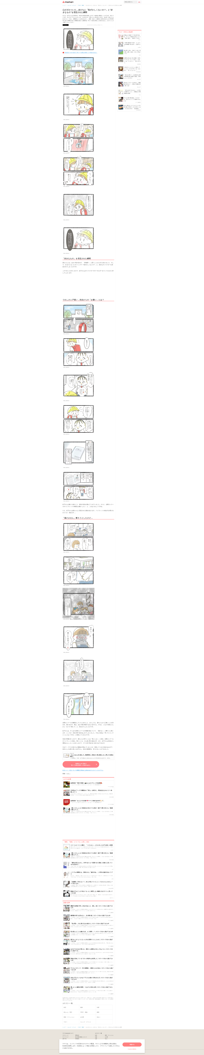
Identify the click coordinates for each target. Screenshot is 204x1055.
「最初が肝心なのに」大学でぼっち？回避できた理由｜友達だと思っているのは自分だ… (92, 863)
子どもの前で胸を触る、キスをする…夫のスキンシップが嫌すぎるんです (132, 99)
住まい (106, 1038)
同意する (132, 1044)
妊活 (96, 1035)
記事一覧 (64, 1038)
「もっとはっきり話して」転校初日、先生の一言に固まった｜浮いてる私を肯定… (91, 755)
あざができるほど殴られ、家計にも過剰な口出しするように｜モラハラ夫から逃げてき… (92, 950)
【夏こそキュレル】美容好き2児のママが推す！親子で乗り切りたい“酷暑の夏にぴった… (92, 809)
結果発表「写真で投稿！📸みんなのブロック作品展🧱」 (87, 783)
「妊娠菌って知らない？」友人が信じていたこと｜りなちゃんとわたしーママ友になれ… (92, 882)
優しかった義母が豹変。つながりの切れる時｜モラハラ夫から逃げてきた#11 (92, 988)
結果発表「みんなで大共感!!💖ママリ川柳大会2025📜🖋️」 (88, 801)
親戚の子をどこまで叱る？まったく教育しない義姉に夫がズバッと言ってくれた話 (92, 892)
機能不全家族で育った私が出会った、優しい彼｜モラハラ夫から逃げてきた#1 (92, 906)
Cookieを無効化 (132, 1049)
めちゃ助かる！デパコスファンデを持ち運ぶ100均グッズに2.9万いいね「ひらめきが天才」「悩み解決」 (132, 107)
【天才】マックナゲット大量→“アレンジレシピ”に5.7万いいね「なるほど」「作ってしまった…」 (132, 68)
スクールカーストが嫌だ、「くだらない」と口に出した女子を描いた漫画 (92, 845)
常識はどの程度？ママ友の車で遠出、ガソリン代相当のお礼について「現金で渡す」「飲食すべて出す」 (132, 36)
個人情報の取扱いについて (81, 1037)
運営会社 (77, 1035)
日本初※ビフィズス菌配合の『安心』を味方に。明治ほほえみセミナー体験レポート (91, 791)
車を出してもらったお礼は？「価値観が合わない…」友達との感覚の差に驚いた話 (132, 84)
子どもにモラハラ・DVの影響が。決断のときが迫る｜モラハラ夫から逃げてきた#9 (92, 969)
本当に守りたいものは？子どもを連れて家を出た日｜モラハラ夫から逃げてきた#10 (92, 978)
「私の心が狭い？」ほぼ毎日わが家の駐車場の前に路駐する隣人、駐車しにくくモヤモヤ (132, 76)
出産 (96, 1038)
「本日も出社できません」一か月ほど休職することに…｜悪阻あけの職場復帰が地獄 (132, 91)
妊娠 (96, 1037)
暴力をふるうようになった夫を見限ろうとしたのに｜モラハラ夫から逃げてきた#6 (92, 940)
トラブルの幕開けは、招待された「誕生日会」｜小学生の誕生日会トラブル (92, 873)
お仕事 (106, 1037)
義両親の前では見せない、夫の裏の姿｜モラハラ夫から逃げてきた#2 (90, 915)
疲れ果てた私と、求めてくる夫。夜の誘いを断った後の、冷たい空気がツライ (132, 52)
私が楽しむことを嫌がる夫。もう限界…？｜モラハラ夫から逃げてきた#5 (92, 931)
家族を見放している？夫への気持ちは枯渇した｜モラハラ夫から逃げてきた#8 (92, 959)
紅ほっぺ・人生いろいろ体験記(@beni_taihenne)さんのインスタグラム (83, 770)
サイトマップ (65, 1037)
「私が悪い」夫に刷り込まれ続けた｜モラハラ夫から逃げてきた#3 (90, 923)
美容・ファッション (109, 1035)
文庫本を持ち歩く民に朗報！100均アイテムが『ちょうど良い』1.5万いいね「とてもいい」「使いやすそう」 (132, 60)
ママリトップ (65, 1035)
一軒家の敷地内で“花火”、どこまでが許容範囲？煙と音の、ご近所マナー (132, 44)
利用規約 (77, 1038)
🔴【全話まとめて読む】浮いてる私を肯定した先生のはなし (80, 52)
